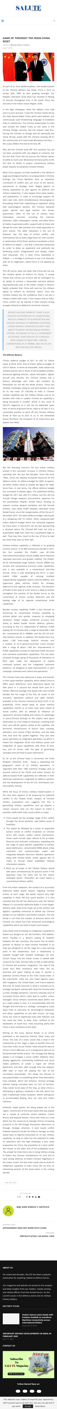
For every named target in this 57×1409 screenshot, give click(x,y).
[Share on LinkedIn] (36, 1197)
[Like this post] (21, 1197)
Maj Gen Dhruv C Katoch (20, 45)
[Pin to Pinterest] (33, 1197)
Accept (28, 1406)
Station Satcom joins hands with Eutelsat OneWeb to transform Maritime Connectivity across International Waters (37, 1318)
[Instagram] (25, 1391)
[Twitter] (39, 1391)
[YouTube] (18, 1391)
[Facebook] (32, 1391)
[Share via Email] (39, 1197)
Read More (40, 1406)
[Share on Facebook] (26, 1197)
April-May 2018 (10, 1183)
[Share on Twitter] (30, 1197)
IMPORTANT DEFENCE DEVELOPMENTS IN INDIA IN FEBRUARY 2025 (27, 1335)
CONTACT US (9, 1345)
